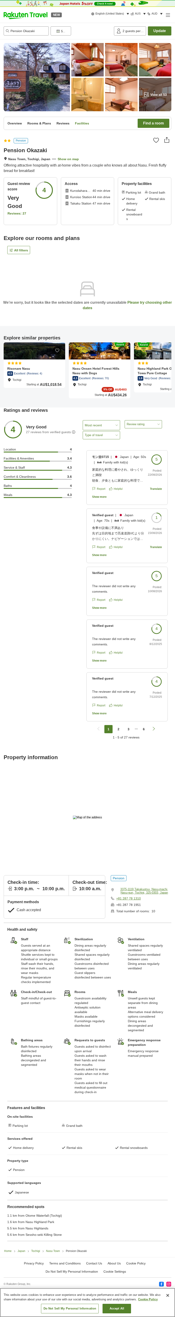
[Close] (168, 1295)
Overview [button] (15, 123)
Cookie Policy (148, 1299)
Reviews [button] (63, 123)
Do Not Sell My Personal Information (70, 1308)
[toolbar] (81, 30)
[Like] (156, 140)
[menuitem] (111, 14)
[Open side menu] (167, 14)
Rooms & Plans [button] (39, 123)
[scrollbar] (87, 370)
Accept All (117, 1308)
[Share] (166, 139)
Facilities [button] (82, 123)
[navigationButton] (98, 729)
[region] (87, 1302)
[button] (25, 14)
